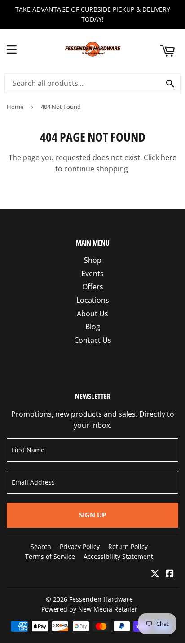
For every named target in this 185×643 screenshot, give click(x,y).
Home (15, 107)
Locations (92, 300)
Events (92, 274)
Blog (92, 327)
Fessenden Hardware (101, 599)
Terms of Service (50, 556)
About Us (92, 314)
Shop (92, 260)
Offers (92, 287)
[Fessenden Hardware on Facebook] (170, 574)
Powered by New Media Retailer (89, 609)
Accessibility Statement (118, 556)
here (168, 157)
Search (41, 546)
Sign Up (92, 514)
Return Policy (128, 546)
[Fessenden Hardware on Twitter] (154, 574)
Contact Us (92, 340)
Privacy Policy (80, 546)
